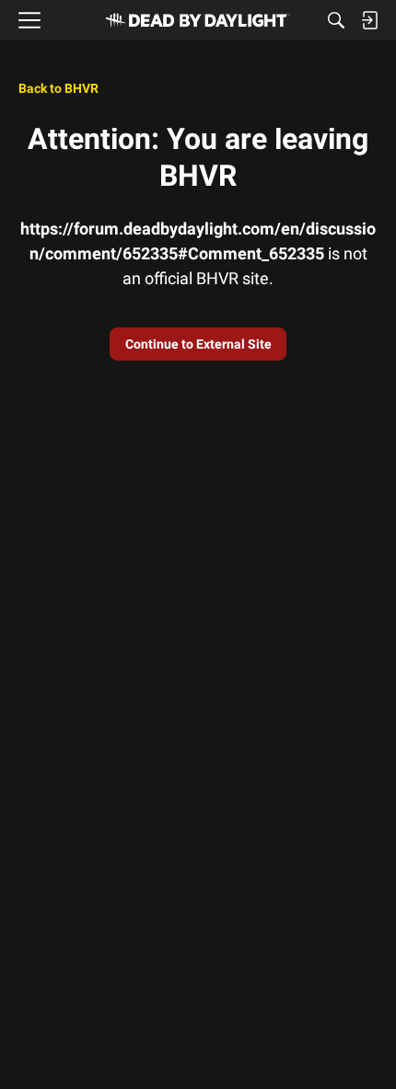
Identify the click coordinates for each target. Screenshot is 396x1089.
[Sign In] (369, 20)
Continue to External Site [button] (198, 344)
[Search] (336, 20)
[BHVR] (198, 20)
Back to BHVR (58, 88)
